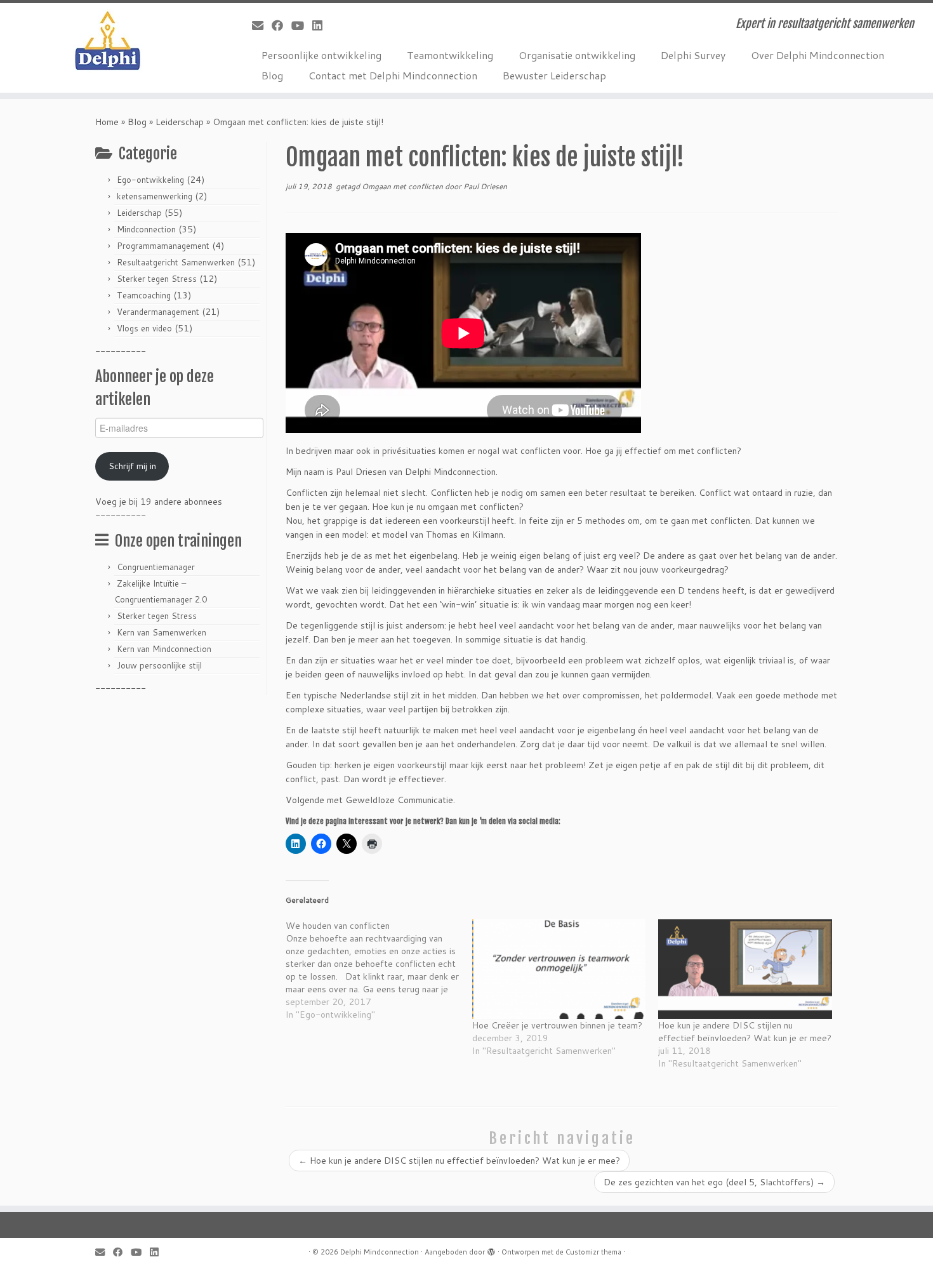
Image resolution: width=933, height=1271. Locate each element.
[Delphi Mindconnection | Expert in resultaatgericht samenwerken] (107, 41)
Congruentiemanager (156, 567)
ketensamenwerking (154, 196)
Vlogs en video (144, 328)
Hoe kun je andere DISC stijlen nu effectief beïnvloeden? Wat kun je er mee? (744, 1031)
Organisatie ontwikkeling (577, 55)
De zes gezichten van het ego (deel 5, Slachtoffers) (714, 1182)
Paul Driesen (485, 186)
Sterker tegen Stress (157, 278)
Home (107, 122)
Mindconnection (146, 229)
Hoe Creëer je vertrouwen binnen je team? (557, 1025)
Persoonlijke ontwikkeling (321, 55)
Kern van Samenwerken (161, 632)
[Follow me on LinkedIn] (321, 25)
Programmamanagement (163, 245)
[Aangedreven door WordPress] (491, 1249)
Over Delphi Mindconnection (817, 55)
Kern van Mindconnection (164, 649)
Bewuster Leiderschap (554, 75)
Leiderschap (180, 122)
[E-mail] (262, 25)
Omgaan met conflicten (403, 186)
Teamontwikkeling (450, 55)
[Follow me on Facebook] (281, 25)
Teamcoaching (144, 295)
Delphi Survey (693, 55)
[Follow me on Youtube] (301, 25)
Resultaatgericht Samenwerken (176, 262)
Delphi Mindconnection (379, 1252)
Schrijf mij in (132, 466)
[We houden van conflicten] (379, 970)
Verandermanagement (158, 311)
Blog (272, 75)
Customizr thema (593, 1252)
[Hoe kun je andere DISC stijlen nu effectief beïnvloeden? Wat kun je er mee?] (745, 968)
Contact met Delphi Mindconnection (392, 75)
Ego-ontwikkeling (150, 179)
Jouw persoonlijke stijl (159, 665)
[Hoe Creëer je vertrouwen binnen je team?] (559, 968)
